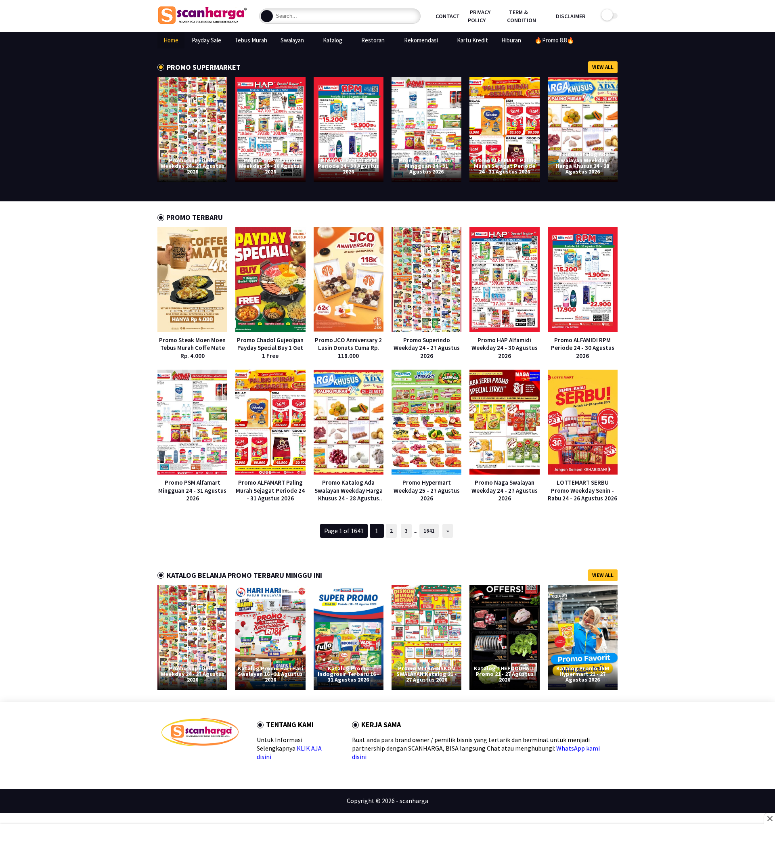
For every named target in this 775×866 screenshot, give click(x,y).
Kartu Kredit (472, 40)
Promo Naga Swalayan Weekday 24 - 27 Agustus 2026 (504, 490)
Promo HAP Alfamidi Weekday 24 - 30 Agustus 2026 (270, 166)
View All (603, 67)
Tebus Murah (251, 40)
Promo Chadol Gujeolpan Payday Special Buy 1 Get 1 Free (270, 348)
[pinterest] (203, 760)
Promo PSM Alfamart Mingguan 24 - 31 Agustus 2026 (427, 166)
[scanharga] (202, 22)
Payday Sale (206, 40)
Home (170, 40)
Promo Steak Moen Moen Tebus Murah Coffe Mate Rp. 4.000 (192, 348)
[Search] (267, 16)
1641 (429, 530)
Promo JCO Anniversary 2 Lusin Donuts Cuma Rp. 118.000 (348, 348)
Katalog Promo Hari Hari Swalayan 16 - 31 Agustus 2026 (270, 674)
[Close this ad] (769, 818)
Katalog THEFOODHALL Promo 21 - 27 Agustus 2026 (504, 674)
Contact (448, 16)
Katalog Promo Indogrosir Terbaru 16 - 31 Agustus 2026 (348, 674)
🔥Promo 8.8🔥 (554, 40)
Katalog (332, 40)
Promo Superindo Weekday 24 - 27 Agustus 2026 (192, 166)
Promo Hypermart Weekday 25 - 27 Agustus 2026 (427, 490)
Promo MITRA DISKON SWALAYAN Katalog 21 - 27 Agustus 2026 (426, 674)
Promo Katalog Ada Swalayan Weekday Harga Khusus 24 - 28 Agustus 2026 (582, 163)
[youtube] (229, 760)
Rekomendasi (421, 40)
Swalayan (292, 40)
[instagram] (216, 760)
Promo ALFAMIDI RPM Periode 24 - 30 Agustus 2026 (348, 166)
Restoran (373, 40)
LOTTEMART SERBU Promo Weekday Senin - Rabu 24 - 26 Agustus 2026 (582, 490)
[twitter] (177, 760)
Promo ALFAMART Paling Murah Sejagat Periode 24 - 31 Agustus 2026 (504, 166)
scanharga (414, 801)
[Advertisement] (388, 846)
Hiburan (511, 40)
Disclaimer (570, 16)
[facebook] (164, 760)
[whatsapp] (190, 760)
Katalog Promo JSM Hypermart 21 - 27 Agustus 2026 (582, 674)
